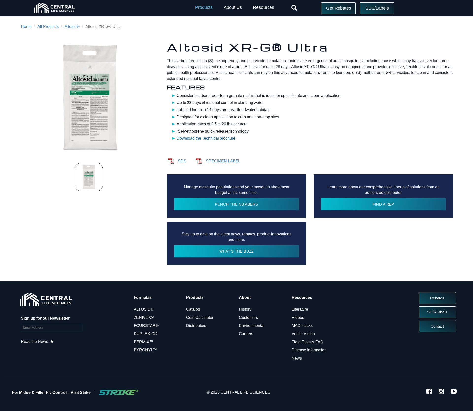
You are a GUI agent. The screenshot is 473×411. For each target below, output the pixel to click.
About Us (233, 7)
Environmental (251, 326)
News (297, 358)
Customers (248, 317)
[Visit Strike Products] (118, 392)
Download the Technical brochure (206, 138)
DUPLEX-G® (145, 334)
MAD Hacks (302, 326)
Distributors (196, 326)
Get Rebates (338, 8)
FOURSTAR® (146, 326)
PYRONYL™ (145, 350)
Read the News (34, 341)
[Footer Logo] (45, 301)
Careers (246, 334)
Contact (437, 326)
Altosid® (72, 26)
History (245, 309)
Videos (298, 317)
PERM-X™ (143, 342)
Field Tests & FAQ (307, 342)
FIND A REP (383, 204)
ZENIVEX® (144, 317)
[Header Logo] (54, 14)
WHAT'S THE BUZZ (236, 251)
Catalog (193, 309)
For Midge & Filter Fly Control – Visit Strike (51, 392)
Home (26, 26)
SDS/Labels (377, 8)
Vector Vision (303, 334)
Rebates (437, 298)
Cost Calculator (199, 317)
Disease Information (309, 350)
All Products (48, 26)
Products (204, 7)
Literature (300, 309)
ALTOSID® (143, 309)
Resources (263, 7)
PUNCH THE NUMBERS (236, 204)
